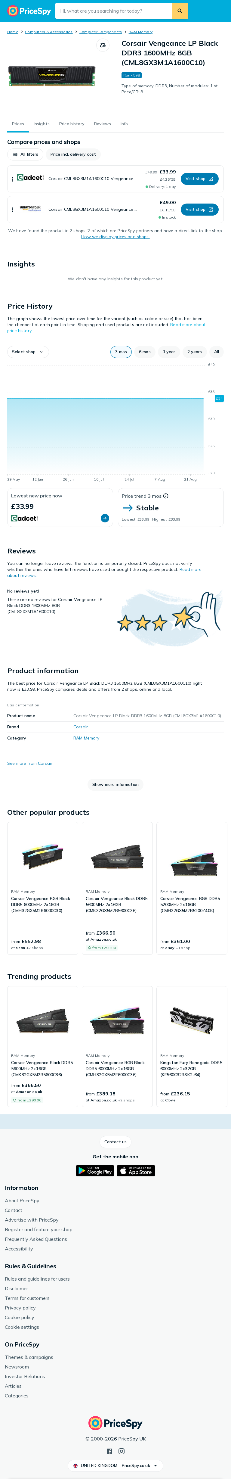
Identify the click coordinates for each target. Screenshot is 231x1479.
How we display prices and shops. (115, 236)
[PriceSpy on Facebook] (109, 1451)
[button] (25, 154)
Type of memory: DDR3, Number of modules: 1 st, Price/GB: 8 (170, 89)
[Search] (180, 11)
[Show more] (12, 179)
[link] (42, 888)
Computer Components (100, 32)
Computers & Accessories (49, 32)
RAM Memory (140, 32)
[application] (115, 423)
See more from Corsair (29, 763)
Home (12, 32)
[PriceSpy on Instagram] (121, 1451)
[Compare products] (102, 45)
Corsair (80, 727)
